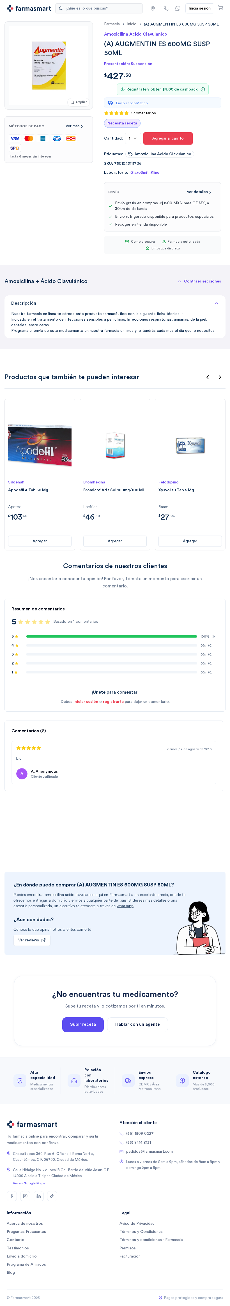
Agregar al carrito (168, 138)
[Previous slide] (207, 377)
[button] (152, 8)
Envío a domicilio (22, 1256)
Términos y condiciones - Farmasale (151, 1240)
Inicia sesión (200, 8)
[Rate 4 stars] (41, 622)
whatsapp (125, 906)
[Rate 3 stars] (34, 622)
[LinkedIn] (39, 1196)
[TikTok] (52, 1196)
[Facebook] (12, 1196)
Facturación (130, 1256)
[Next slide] (220, 377)
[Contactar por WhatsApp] (178, 8)
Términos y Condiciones (141, 1232)
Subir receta (83, 1024)
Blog (11, 1273)
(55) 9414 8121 (138, 1143)
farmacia (112, 24)
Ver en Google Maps (29, 1183)
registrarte (113, 702)
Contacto (15, 1240)
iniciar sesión (85, 702)
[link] (181, 24)
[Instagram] (25, 1196)
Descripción (23, 303)
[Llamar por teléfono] (166, 8)
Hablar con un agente (137, 1024)
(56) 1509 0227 (140, 1134)
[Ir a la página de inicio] (29, 8)
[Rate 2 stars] (27, 622)
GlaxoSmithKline (144, 173)
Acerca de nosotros (25, 1224)
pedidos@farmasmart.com (149, 1152)
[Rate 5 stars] (47, 622)
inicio (132, 24)
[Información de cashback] (203, 89)
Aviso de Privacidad (137, 1224)
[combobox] (133, 138)
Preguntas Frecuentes (26, 1232)
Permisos (127, 1248)
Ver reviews (28, 940)
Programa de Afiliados (26, 1264)
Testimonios (18, 1248)
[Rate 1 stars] (21, 622)
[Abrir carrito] (220, 7)
